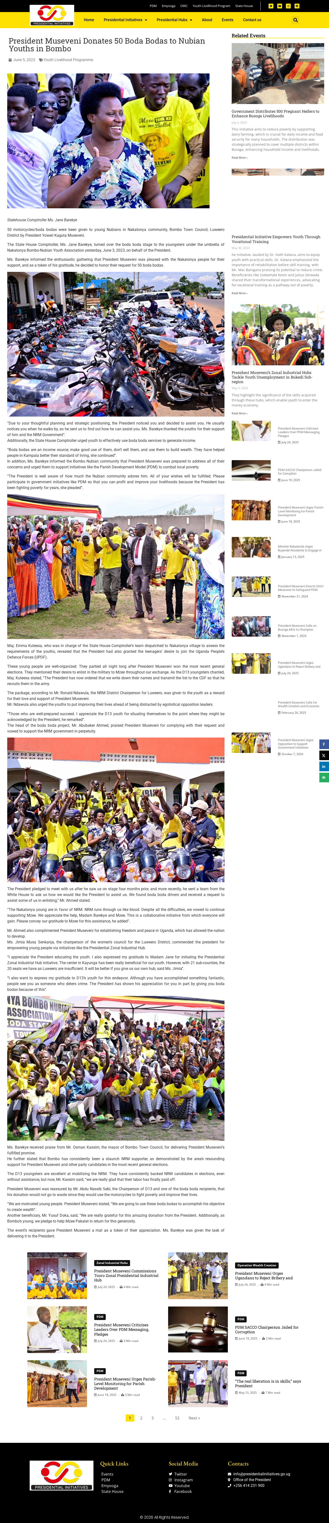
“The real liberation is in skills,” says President (268, 1383)
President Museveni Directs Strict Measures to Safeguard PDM (300, 588)
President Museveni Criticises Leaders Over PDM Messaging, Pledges (299, 432)
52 (177, 1418)
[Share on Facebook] (324, 744)
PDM (100, 1317)
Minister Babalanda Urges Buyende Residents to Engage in (300, 548)
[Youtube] (279, 6)
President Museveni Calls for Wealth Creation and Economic (299, 704)
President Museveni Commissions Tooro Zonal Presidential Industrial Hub (126, 1275)
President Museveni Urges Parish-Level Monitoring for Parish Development (301, 511)
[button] (295, 20)
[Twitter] (271, 6)
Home (89, 20)
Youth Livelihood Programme (68, 60)
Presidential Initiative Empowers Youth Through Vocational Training (276, 239)
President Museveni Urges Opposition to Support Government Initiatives (296, 743)
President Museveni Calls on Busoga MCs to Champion (297, 627)
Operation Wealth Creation (256, 1265)
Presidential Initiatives (123, 20)
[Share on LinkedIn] (324, 766)
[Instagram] (288, 6)
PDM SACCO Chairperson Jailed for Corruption (267, 1329)
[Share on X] (324, 755)
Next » (194, 1418)
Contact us (252, 20)
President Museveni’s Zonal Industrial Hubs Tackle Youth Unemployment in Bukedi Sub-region (272, 377)
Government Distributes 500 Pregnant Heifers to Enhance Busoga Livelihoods (275, 113)
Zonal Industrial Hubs (112, 1263)
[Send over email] (324, 777)
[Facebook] (297, 6)
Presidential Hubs (172, 20)
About (207, 20)
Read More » (240, 157)
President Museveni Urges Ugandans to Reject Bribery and (299, 664)
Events (227, 20)
